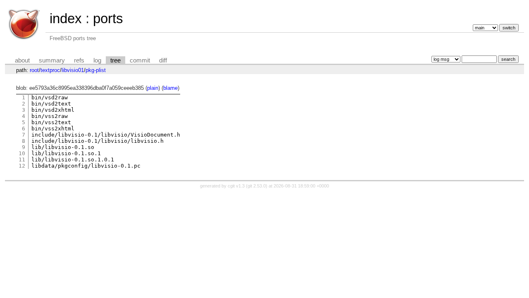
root (34, 70)
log (97, 60)
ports (108, 18)
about (22, 60)
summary (52, 60)
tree (115, 60)
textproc (50, 70)
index (66, 18)
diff (163, 60)
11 (22, 159)
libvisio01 (73, 70)
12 (22, 166)
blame (170, 88)
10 (22, 153)
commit (140, 60)
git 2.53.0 (257, 185)
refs (79, 60)
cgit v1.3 (236, 185)
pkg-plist (96, 70)
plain (152, 88)
